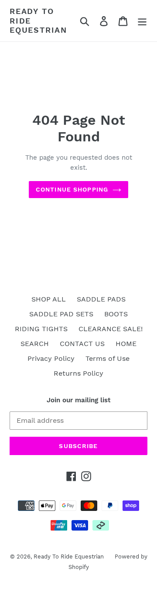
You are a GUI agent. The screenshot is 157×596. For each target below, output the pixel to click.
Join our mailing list (78, 400)
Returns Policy (78, 373)
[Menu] (142, 21)
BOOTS (116, 314)
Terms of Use (107, 358)
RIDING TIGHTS (41, 329)
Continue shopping (72, 189)
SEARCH (34, 343)
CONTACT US (82, 343)
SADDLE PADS (101, 299)
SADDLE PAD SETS (61, 314)
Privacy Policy (51, 358)
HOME (126, 343)
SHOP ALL (48, 299)
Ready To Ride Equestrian (38, 20)
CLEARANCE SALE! (110, 329)
